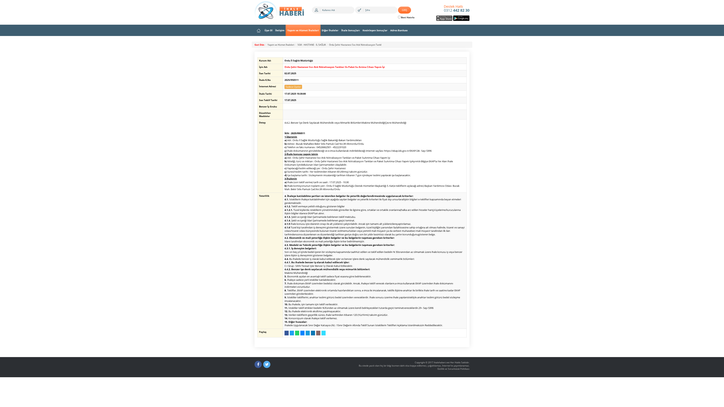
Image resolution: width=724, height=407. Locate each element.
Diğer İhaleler (330, 30)
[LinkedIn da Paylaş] (313, 333)
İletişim (280, 30)
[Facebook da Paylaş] (287, 333)
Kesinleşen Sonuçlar (375, 30)
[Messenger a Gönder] (302, 333)
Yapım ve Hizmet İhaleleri (303, 30)
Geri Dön (259, 44)
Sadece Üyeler (293, 86)
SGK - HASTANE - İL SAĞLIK (312, 44)
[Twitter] (266, 364)
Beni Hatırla (407, 17)
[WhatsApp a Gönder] (297, 333)
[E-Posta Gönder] (318, 333)
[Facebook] (258, 364)
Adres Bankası (399, 30)
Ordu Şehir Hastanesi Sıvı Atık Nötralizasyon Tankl (355, 44)
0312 (456, 9)
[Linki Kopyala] (323, 333)
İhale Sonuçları (350, 30)
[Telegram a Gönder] (308, 333)
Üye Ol (268, 30)
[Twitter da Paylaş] (292, 333)
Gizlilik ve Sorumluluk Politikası (453, 368)
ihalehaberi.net (442, 362)
